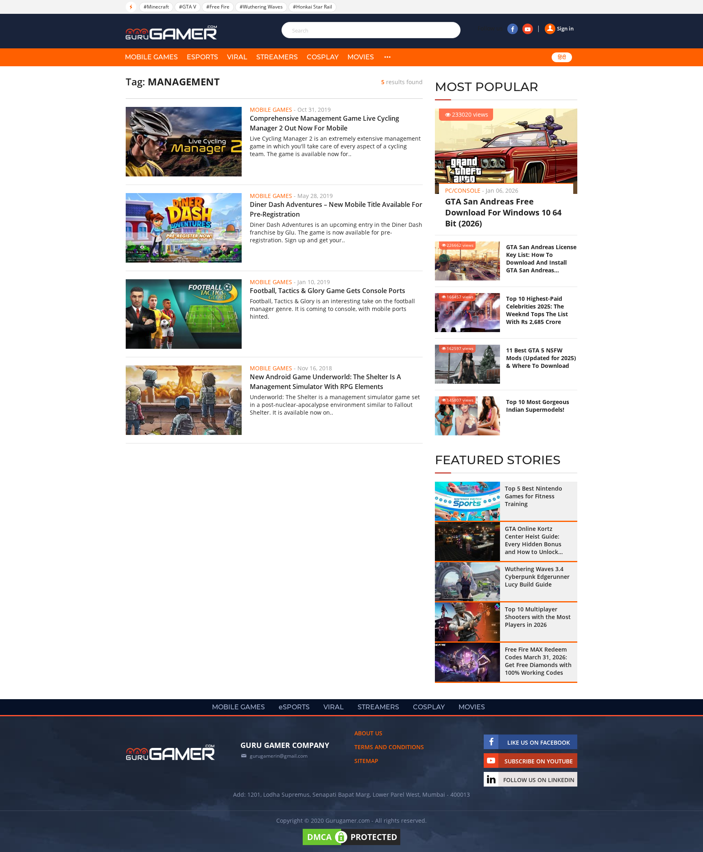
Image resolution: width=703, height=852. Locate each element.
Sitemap (366, 761)
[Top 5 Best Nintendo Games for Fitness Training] (467, 501)
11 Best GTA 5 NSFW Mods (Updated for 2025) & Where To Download (541, 357)
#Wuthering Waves (261, 6)
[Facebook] (512, 29)
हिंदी (562, 57)
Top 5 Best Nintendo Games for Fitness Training (533, 496)
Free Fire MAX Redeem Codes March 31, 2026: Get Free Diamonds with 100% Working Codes (538, 661)
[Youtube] (527, 29)
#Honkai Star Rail (312, 6)
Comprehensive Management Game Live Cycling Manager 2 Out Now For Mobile (324, 123)
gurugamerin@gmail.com (279, 755)
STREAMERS (277, 57)
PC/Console (462, 190)
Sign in (565, 28)
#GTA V (187, 6)
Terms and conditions (389, 747)
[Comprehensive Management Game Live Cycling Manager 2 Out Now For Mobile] (184, 141)
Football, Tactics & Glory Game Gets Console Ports (327, 290)
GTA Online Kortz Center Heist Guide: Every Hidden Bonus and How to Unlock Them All (533, 540)
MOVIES (360, 57)
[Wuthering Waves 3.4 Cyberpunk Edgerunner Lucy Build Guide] (467, 581)
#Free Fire (217, 6)
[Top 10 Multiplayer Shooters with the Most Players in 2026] (467, 621)
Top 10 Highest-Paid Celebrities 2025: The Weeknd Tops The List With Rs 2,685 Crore (537, 310)
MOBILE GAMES (151, 57)
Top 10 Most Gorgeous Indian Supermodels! (537, 405)
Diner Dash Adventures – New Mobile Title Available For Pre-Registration (336, 209)
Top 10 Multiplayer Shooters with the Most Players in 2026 (538, 616)
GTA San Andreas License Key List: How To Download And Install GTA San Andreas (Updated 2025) (541, 258)
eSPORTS (202, 57)
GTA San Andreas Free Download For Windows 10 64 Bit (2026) (503, 212)
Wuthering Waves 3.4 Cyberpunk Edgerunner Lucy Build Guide (537, 576)
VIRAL (237, 57)
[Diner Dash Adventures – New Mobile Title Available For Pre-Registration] (184, 228)
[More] (387, 57)
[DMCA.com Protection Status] (351, 845)
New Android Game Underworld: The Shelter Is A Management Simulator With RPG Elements (325, 381)
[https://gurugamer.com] (170, 752)
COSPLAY (322, 57)
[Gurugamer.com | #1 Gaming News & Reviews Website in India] (172, 33)
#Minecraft (156, 6)
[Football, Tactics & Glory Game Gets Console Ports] (184, 314)
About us (368, 733)
